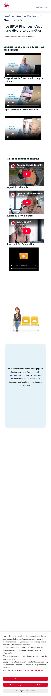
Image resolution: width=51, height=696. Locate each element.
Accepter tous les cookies (25, 679)
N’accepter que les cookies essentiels (25, 685)
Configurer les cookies (25, 691)
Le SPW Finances (31, 16)
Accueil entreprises (12, 16)
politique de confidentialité (30, 670)
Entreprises (41, 7)
